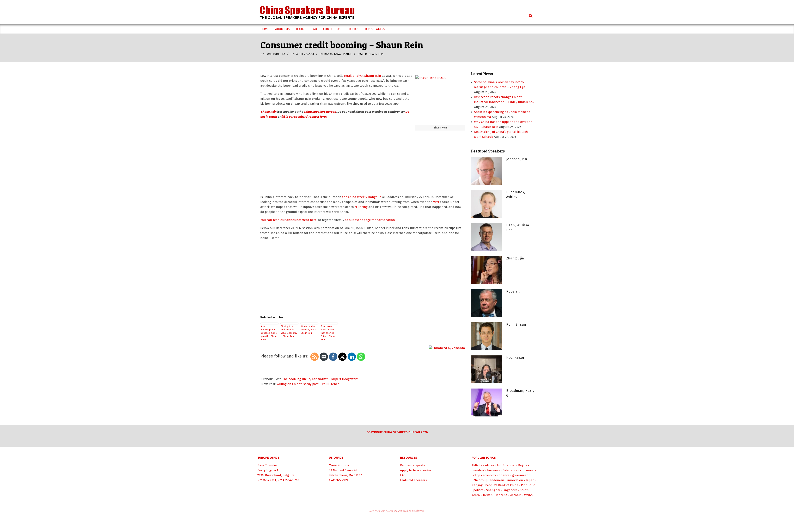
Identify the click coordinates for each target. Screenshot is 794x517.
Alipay (489, 465)
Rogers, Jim (515, 291)
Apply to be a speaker (415, 470)
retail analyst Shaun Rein (363, 76)
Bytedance (510, 470)
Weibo (528, 495)
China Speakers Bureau (320, 112)
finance (346, 53)
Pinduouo (528, 485)
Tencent (501, 495)
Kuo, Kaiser (515, 357)
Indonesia (497, 480)
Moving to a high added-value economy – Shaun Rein (289, 331)
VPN (436, 202)
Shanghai (493, 490)
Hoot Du (392, 510)
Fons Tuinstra (267, 465)
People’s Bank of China (501, 485)
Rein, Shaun (516, 324)
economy (489, 475)
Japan (530, 480)
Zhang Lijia (515, 258)
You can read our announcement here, (288, 220)
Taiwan (488, 495)
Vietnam (515, 495)
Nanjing (477, 485)
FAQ (402, 475)
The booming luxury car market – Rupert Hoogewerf (320, 379)
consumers (528, 470)
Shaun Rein (376, 53)
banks (328, 53)
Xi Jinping (361, 207)
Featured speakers (413, 480)
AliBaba (476, 465)
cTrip (476, 475)
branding (477, 470)
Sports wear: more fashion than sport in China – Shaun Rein (328, 333)
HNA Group (479, 480)
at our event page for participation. (370, 220)
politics (478, 490)
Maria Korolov (339, 465)
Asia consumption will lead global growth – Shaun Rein (269, 333)
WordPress (418, 510)
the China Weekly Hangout (362, 197)
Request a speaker (413, 465)
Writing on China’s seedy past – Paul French (308, 384)
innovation (515, 480)
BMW (337, 53)
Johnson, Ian (516, 159)
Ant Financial (505, 465)
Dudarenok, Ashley (515, 194)
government (521, 475)
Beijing (522, 465)
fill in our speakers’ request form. (304, 117)
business (493, 470)
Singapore (510, 490)
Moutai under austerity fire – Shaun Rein (308, 329)
